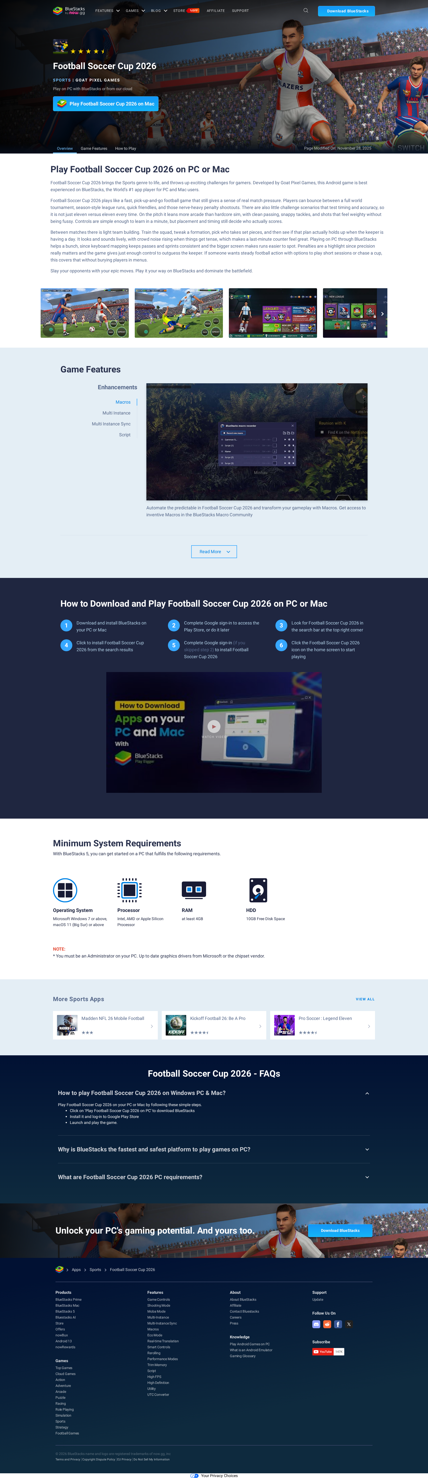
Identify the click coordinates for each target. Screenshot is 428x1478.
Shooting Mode (158, 1305)
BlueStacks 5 (65, 1311)
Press (234, 1323)
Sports (62, 80)
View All (365, 999)
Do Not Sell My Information (152, 1459)
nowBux (61, 1335)
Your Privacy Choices (219, 1475)
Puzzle (60, 1398)
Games (132, 11)
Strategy (61, 1427)
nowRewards (65, 1347)
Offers (60, 1329)
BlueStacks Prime (68, 1299)
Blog (156, 11)
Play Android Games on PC (250, 1344)
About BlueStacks (243, 1299)
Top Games (63, 1368)
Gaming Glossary (243, 1356)
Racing (60, 1403)
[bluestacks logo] (69, 11)
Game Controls (158, 1299)
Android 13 (63, 1341)
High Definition (158, 1383)
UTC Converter (158, 1395)
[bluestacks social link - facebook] (338, 1324)
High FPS (154, 1377)
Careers (235, 1317)
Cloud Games (65, 1374)
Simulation (63, 1415)
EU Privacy (124, 1459)
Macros (153, 1329)
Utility (151, 1389)
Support (240, 11)
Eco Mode (154, 1335)
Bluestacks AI (65, 1317)
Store (185, 11)
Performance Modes (162, 1359)
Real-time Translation (163, 1341)
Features (104, 11)
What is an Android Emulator (251, 1350)
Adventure (63, 1386)
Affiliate (216, 11)
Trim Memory (157, 1365)
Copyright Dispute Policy (98, 1459)
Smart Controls (158, 1347)
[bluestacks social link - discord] (316, 1324)
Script (151, 1371)
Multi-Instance (158, 1317)
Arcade (60, 1392)
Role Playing (64, 1409)
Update (317, 1299)
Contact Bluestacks (244, 1311)
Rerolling (153, 1353)
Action (60, 1380)
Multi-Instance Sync (162, 1323)
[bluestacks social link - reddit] (327, 1324)
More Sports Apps (78, 999)
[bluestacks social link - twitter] (349, 1324)
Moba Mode (156, 1311)
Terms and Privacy (67, 1459)
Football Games (67, 1433)
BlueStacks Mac (67, 1305)
